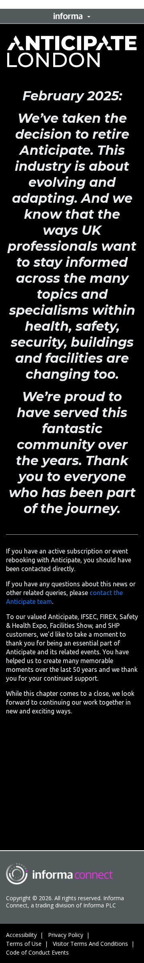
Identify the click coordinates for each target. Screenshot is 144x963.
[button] (72, 16)
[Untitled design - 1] (59, 873)
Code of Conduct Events (37, 952)
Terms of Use (24, 943)
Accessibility (21, 935)
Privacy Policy (65, 935)
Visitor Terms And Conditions (90, 943)
